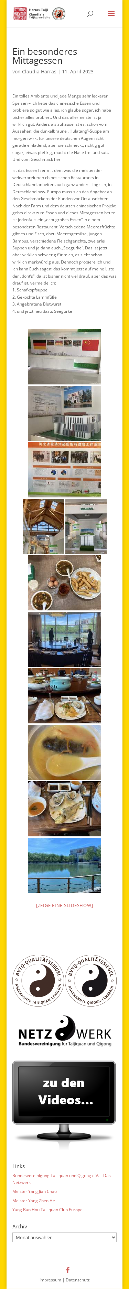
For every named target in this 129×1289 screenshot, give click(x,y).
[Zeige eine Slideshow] (64, 905)
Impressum (50, 1280)
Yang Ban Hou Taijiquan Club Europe (47, 1210)
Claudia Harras (39, 71)
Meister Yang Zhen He (33, 1201)
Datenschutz (78, 1280)
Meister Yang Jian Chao (34, 1191)
